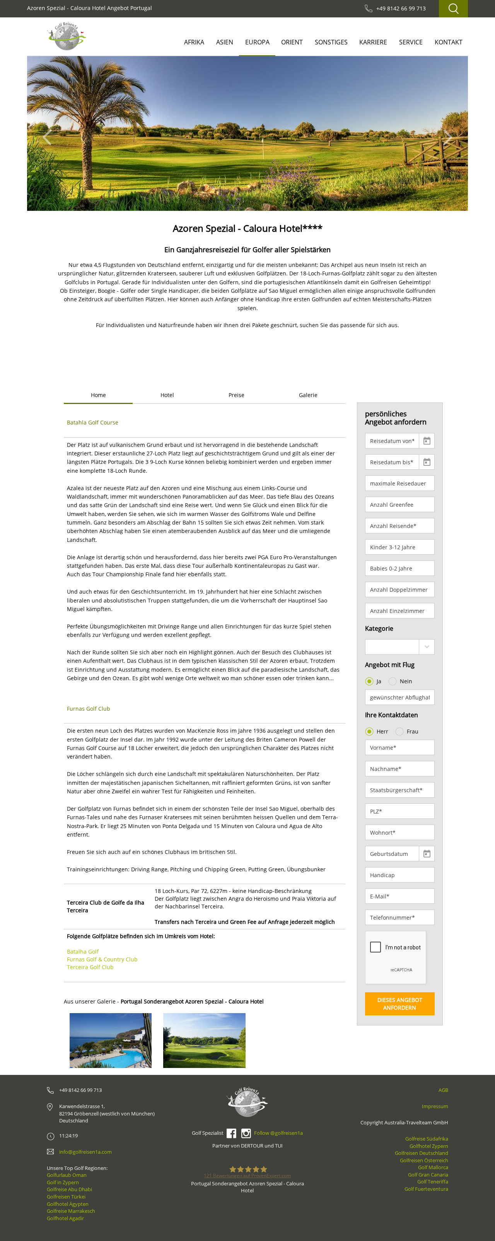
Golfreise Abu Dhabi (69, 1189)
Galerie (308, 395)
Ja (379, 681)
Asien (224, 42)
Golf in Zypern (63, 1182)
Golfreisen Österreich (424, 1160)
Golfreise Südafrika (426, 1138)
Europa (257, 42)
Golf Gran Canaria (428, 1174)
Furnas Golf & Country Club (102, 959)
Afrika (194, 42)
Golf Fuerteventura (426, 1188)
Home (98, 395)
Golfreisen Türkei (66, 1196)
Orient (292, 42)
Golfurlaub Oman (67, 1174)
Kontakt (449, 42)
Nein (406, 681)
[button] (49, 133)
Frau (412, 731)
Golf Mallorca (433, 1167)
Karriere (373, 42)
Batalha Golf (83, 951)
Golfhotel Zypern (429, 1146)
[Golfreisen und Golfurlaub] (66, 36)
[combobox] (400, 647)
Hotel (167, 395)
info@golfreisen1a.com (85, 1151)
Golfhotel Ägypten (68, 1203)
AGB (443, 1090)
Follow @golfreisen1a (278, 1132)
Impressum (435, 1106)
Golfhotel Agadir (65, 1218)
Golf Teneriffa (432, 1181)
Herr (382, 731)
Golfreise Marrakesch (71, 1210)
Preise (236, 395)
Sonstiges (331, 42)
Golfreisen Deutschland (421, 1152)
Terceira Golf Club (90, 967)
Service (411, 42)
